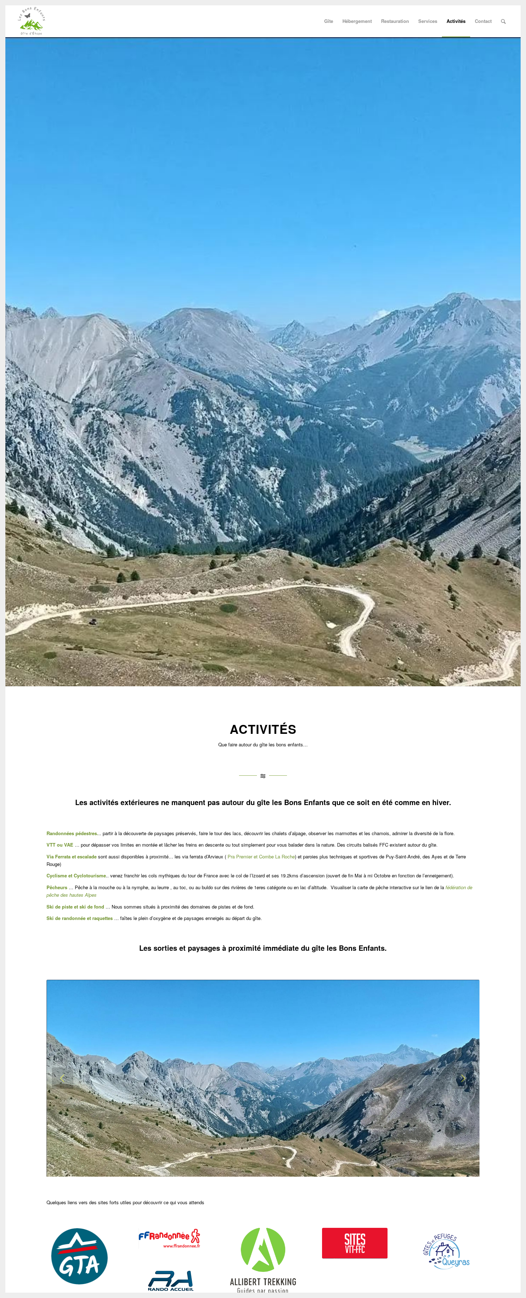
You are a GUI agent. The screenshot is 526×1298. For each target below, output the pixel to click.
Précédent (62, 1078)
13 (294, 1168)
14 (300, 1168)
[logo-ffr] (171, 1238)
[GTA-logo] (79, 1256)
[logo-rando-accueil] (171, 1281)
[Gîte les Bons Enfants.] (31, 21)
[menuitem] (329, 21)
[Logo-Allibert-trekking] (263, 1261)
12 (288, 1168)
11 (283, 1168)
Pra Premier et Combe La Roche (261, 856)
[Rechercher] (503, 21)
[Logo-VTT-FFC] (355, 1243)
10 (277, 1168)
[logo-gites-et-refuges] (446, 1250)
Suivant (463, 1078)
